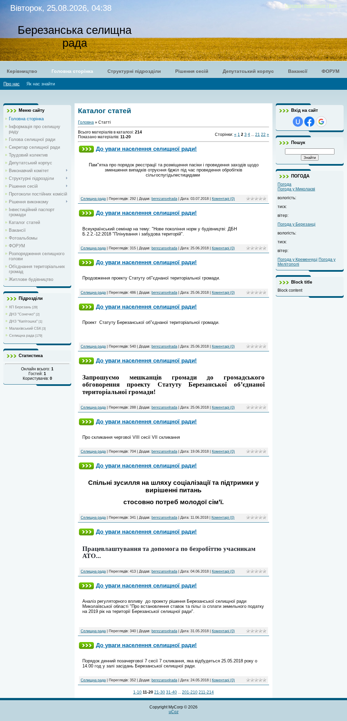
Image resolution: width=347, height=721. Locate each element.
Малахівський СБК (25, 328)
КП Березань (20, 307)
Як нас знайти (40, 83)
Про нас (11, 83)
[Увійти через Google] (321, 121)
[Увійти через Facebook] (309, 122)
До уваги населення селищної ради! (146, 148)
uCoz (174, 711)
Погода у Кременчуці (298, 259)
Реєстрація (315, 5)
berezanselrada (164, 199)
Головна (293, 5)
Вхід (333, 5)
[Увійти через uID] (298, 122)
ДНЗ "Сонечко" (22, 314)
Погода (284, 184)
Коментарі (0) (223, 199)
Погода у (296, 189)
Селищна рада (21, 335)
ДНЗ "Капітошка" (23, 321)
